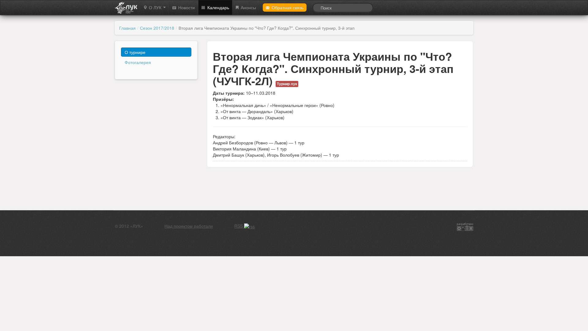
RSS (239, 226)
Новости (186, 7)
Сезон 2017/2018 (157, 28)
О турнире (135, 52)
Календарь (218, 7)
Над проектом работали (188, 226)
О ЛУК (156, 7)
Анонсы (248, 7)
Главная (127, 28)
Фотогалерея (138, 62)
